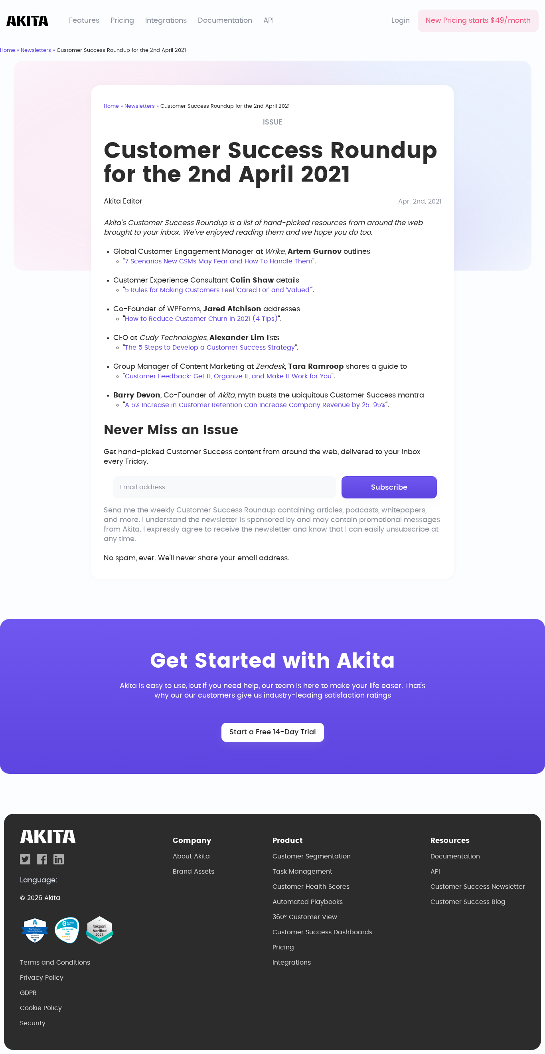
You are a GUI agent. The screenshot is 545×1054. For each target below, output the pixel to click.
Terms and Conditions (55, 962)
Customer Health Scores (311, 887)
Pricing (122, 20)
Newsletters (36, 50)
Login (400, 20)
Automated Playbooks (307, 902)
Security (32, 1023)
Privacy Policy (41, 978)
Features (84, 20)
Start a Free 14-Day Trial (272, 732)
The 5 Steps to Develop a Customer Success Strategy (210, 347)
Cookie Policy (41, 1008)
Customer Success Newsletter (477, 887)
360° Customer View (304, 917)
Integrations (166, 20)
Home (7, 50)
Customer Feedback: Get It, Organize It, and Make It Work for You (228, 376)
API (268, 20)
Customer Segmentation (311, 856)
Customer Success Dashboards (322, 932)
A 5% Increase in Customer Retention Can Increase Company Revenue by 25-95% (255, 405)
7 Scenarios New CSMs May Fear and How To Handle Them (218, 261)
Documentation (225, 20)
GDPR (28, 993)
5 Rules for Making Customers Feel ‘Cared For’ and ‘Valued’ (217, 290)
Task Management (302, 871)
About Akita (191, 856)
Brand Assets (193, 871)
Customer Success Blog (468, 902)
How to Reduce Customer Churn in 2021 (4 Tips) (201, 319)
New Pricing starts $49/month (478, 20)
